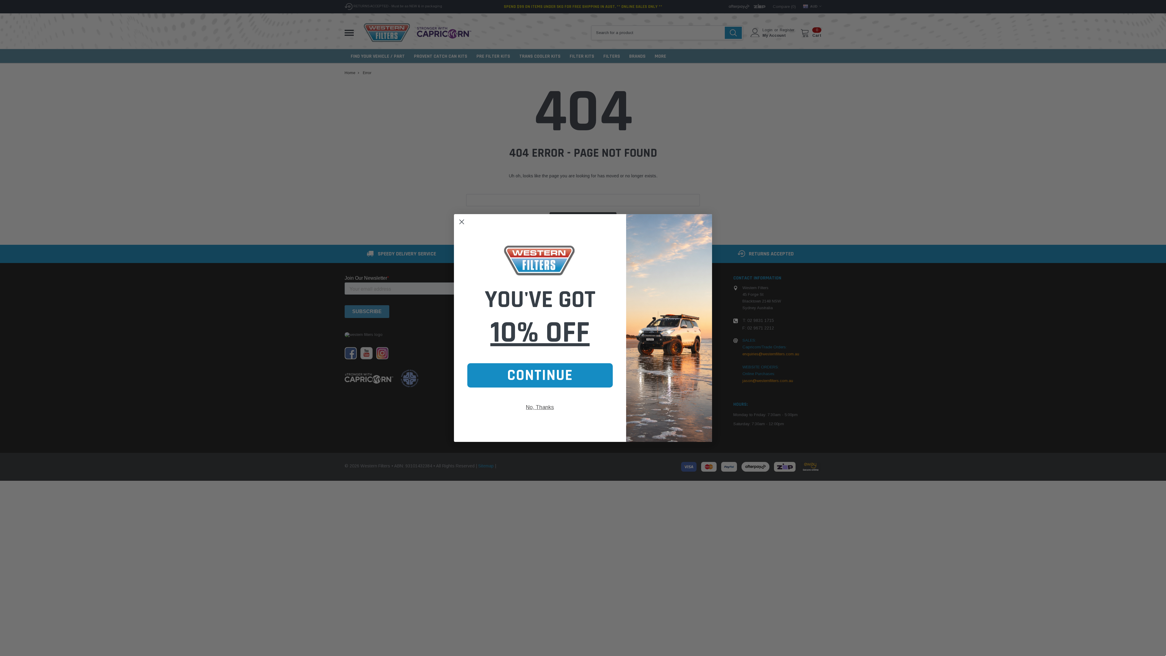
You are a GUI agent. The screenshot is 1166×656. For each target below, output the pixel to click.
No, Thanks (540, 407)
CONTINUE (540, 375)
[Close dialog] (461, 222)
